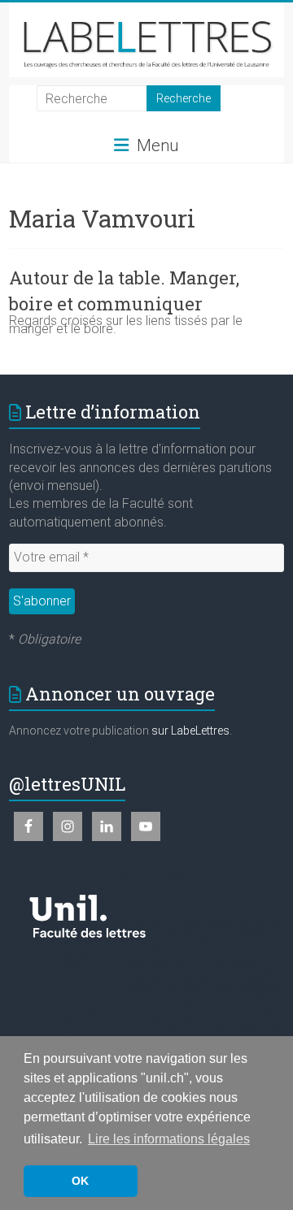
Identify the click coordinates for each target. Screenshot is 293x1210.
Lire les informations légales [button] (169, 1139)
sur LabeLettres (190, 730)
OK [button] (80, 1180)
